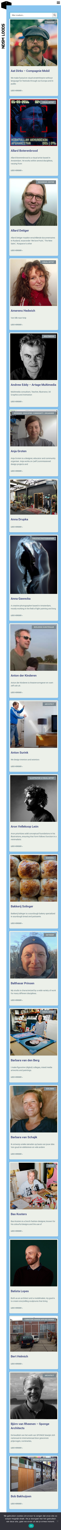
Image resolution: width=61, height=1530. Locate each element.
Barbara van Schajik (24, 1137)
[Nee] (57, 1521)
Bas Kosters (19, 1214)
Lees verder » (17, 91)
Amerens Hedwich (23, 310)
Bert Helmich (19, 1356)
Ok (31, 1526)
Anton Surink (19, 752)
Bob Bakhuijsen (21, 1496)
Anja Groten (19, 451)
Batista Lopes (20, 1291)
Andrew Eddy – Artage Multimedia (33, 384)
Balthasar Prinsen (22, 983)
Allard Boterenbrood (24, 150)
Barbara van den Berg (25, 1060)
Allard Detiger (20, 230)
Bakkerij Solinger (22, 906)
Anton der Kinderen (24, 675)
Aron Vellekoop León (24, 826)
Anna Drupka (19, 519)
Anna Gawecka (20, 598)
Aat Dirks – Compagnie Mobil (30, 71)
